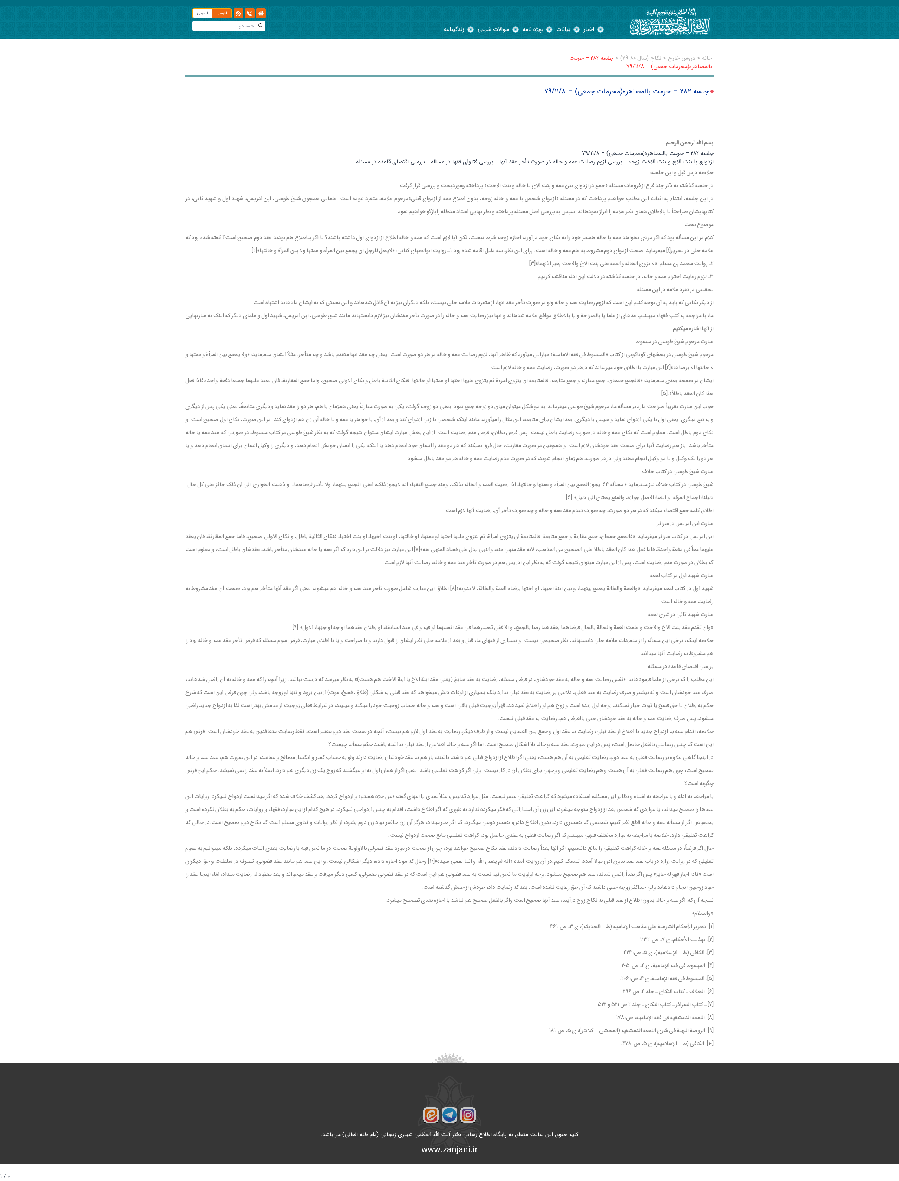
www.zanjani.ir (449, 1150)
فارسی (221, 13)
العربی (202, 13)
